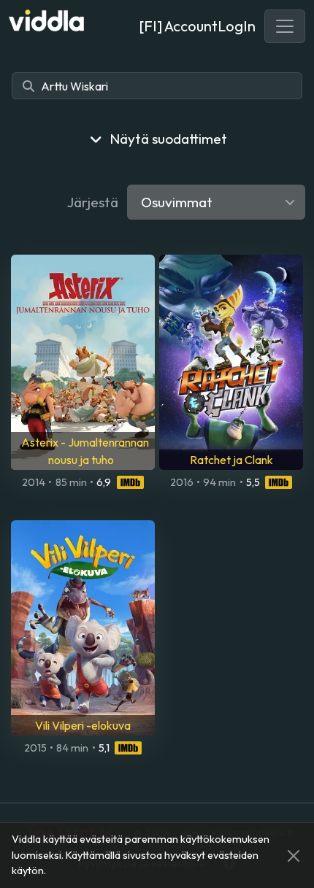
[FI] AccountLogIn (197, 26)
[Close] (293, 856)
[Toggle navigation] (284, 26)
